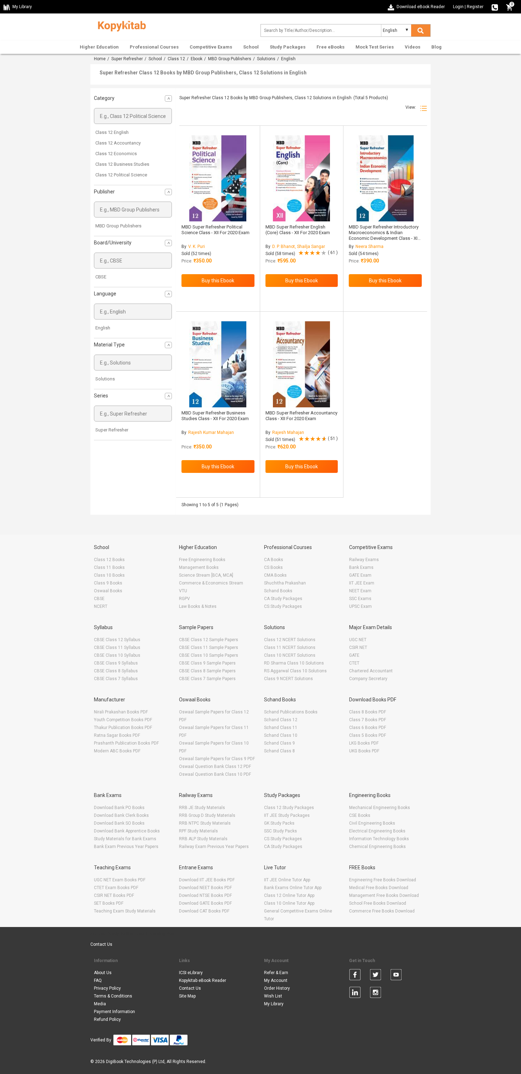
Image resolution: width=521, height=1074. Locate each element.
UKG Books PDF (364, 750)
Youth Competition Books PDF (123, 719)
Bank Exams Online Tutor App (292, 887)
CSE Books (359, 815)
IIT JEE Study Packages (287, 815)
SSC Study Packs (280, 831)
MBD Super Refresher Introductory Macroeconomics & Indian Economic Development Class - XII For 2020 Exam (384, 235)
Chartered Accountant (371, 670)
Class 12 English (112, 132)
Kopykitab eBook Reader (202, 980)
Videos (412, 47)
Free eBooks (330, 47)
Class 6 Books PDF (367, 727)
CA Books (273, 559)
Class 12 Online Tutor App (289, 895)
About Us (103, 972)
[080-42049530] (495, 6)
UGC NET (357, 639)
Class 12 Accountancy (118, 143)
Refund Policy (107, 1019)
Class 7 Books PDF (367, 719)
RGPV (184, 598)
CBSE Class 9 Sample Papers (207, 663)
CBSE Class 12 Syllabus (117, 639)
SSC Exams (360, 598)
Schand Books (278, 590)
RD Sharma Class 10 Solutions (294, 663)
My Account (275, 980)
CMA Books (275, 575)
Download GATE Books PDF (205, 903)
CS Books (273, 567)
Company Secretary (368, 678)
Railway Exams (364, 559)
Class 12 (176, 58)
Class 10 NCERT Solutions (289, 655)
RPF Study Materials (198, 831)
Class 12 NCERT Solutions (289, 639)
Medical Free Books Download (378, 887)
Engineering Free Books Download (382, 879)
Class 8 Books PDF (367, 712)
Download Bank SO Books (119, 823)
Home (100, 58)
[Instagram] (375, 994)
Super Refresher (127, 58)
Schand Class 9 (279, 743)
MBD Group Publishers (229, 58)
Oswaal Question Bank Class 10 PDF (215, 774)
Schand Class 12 (280, 719)
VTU (183, 590)
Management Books (199, 567)
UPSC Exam (360, 606)
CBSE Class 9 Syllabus (116, 663)
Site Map (187, 996)
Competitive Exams (211, 47)
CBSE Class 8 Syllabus (116, 670)
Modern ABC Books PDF (117, 750)
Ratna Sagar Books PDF (117, 735)
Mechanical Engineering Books (379, 807)
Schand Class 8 (279, 750)
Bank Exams (361, 567)
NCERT (100, 606)
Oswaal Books (108, 590)
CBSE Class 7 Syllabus (116, 678)
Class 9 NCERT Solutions (288, 678)
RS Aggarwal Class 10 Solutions (295, 670)
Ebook (196, 58)
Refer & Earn (276, 972)
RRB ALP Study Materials (203, 838)
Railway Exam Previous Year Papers (214, 846)
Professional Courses (154, 47)
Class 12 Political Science (121, 174)
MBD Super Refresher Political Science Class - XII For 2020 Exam (215, 229)
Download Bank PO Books (119, 807)
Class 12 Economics (116, 153)
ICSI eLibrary (191, 972)
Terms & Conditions (113, 996)
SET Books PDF (108, 903)
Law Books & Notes (198, 606)
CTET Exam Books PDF (116, 887)
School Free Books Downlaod (377, 903)
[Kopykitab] (120, 25)
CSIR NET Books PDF (114, 895)
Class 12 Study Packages (289, 807)
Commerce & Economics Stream (211, 583)
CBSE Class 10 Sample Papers (208, 655)
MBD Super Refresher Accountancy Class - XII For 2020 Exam (301, 415)
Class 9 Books (108, 583)
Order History (277, 988)
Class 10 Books (109, 575)
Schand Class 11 (280, 727)
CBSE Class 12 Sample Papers (208, 639)
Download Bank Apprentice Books (127, 831)
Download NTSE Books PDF (205, 895)
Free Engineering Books (202, 559)
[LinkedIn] (355, 994)
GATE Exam (360, 575)
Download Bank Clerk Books (121, 815)
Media (100, 1003)
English (102, 327)
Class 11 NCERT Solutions (289, 647)
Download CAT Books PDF (204, 911)
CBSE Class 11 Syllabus (117, 647)
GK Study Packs (279, 823)
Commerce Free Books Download (382, 911)
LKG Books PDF (364, 743)
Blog (436, 47)
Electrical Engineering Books (377, 831)
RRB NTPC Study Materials (205, 823)
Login (458, 6)
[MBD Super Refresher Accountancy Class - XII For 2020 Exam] (301, 364)
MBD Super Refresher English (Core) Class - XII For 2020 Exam (297, 229)
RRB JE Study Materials (202, 807)
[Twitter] (375, 976)
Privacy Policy (107, 988)
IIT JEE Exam (361, 583)
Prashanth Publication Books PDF (126, 743)
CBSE (100, 276)
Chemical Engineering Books (377, 846)
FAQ (98, 980)
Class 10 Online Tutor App (289, 903)
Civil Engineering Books (372, 823)
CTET (354, 663)
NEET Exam (360, 590)
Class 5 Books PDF (367, 735)
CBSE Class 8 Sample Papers (207, 670)
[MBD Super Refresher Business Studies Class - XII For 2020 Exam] (217, 364)
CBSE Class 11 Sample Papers (208, 647)
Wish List (273, 996)
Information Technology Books (379, 838)
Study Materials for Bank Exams (125, 838)
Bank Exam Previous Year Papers (126, 846)
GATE (354, 655)
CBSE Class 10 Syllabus (117, 655)
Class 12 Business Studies (122, 164)
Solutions (266, 58)
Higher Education (99, 47)
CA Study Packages (283, 598)
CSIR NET (358, 647)
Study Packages (288, 47)
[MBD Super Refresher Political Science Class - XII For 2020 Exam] (217, 178)
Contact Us (101, 944)
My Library (274, 1003)
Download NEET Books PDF (205, 887)
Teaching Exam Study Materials (125, 911)
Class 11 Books (109, 567)
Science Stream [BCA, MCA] (206, 575)
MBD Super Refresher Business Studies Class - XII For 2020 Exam (215, 415)
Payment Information (114, 1011)
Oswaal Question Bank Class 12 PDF (215, 766)
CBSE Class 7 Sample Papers (207, 678)
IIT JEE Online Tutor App (287, 879)
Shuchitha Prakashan (285, 583)
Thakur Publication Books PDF (123, 727)
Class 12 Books (109, 559)
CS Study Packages (283, 606)
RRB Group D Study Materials (207, 815)
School (251, 47)
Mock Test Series (374, 47)
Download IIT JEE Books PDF (207, 879)
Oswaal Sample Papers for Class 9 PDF (217, 758)
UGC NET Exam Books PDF (119, 879)
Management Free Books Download (384, 895)
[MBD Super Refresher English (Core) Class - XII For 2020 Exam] (301, 178)
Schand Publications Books (291, 712)
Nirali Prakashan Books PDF (121, 712)
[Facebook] (355, 976)
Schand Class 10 (280, 735)
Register (475, 6)
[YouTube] (396, 976)
